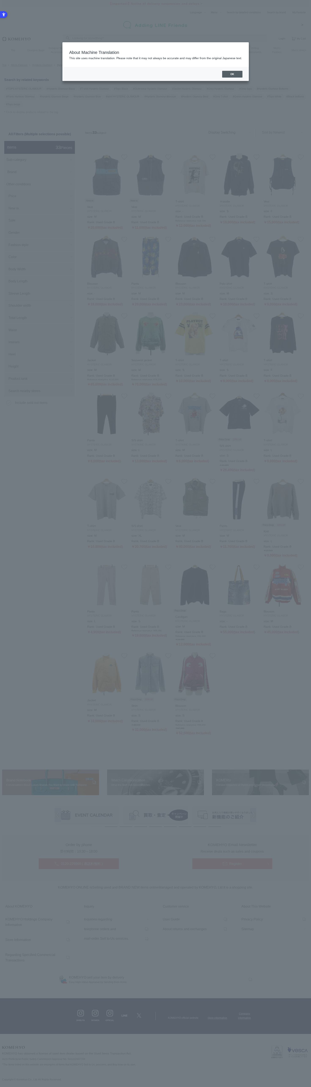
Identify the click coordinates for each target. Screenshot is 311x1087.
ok (232, 74)
